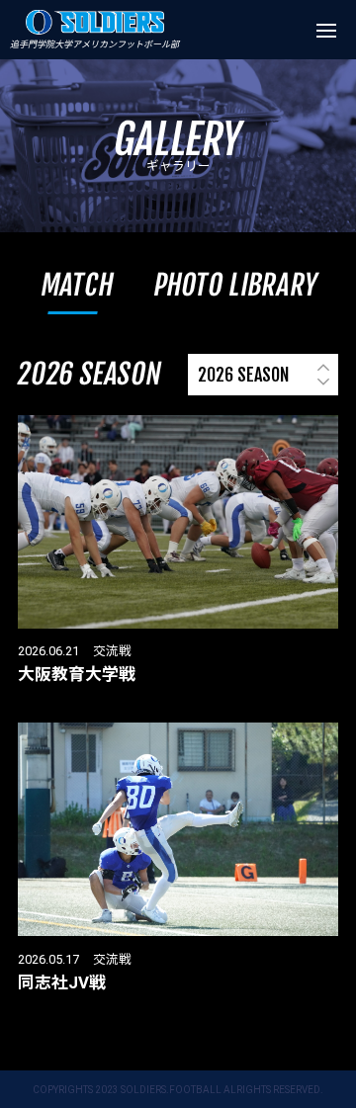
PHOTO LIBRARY (235, 285)
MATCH (78, 285)
